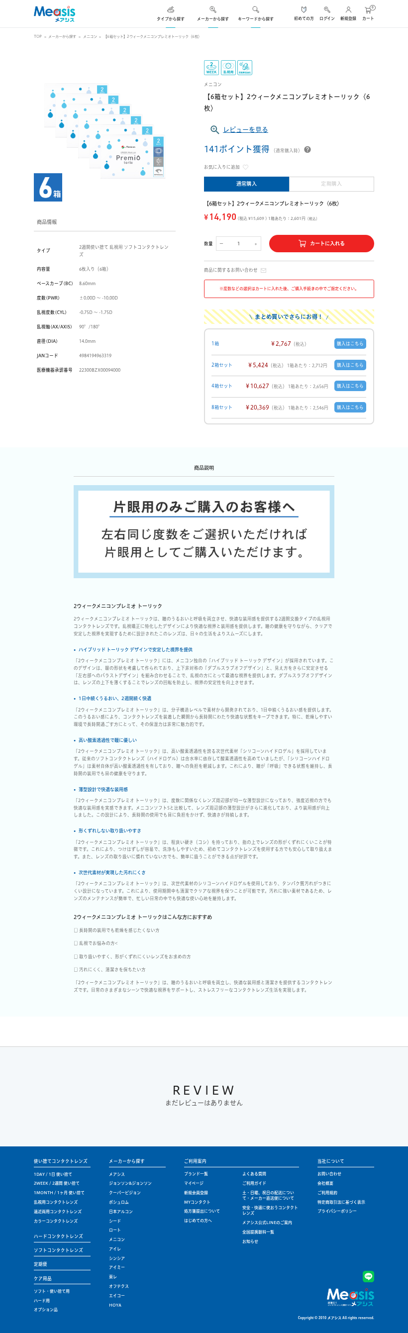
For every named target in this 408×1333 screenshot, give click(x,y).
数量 (208, 243)
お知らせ (250, 1241)
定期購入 (331, 184)
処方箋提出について (202, 1211)
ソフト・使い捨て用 (52, 1291)
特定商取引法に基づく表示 (341, 1202)
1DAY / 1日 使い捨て (53, 1174)
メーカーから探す (62, 36)
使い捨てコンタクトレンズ (61, 1161)
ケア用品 (43, 1278)
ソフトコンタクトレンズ (58, 1250)
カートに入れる (327, 243)
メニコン (90, 36)
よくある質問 (254, 1173)
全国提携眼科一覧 (258, 1232)
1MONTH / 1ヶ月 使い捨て (59, 1192)
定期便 (40, 1264)
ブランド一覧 (196, 1173)
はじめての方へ (198, 1220)
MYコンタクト (197, 1202)
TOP (38, 36)
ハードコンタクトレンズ (58, 1236)
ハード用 (42, 1300)
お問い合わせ (329, 1173)
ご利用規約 (327, 1192)
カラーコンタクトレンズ (56, 1221)
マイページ (194, 1183)
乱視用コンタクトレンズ (56, 1202)
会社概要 (325, 1183)
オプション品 (46, 1309)
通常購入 (246, 184)
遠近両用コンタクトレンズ (58, 1211)
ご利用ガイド (254, 1183)
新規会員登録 (196, 1192)
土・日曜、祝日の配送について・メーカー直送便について (268, 1195)
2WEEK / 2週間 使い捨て (57, 1183)
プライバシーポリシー (337, 1211)
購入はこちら (350, 343)
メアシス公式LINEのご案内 (267, 1222)
